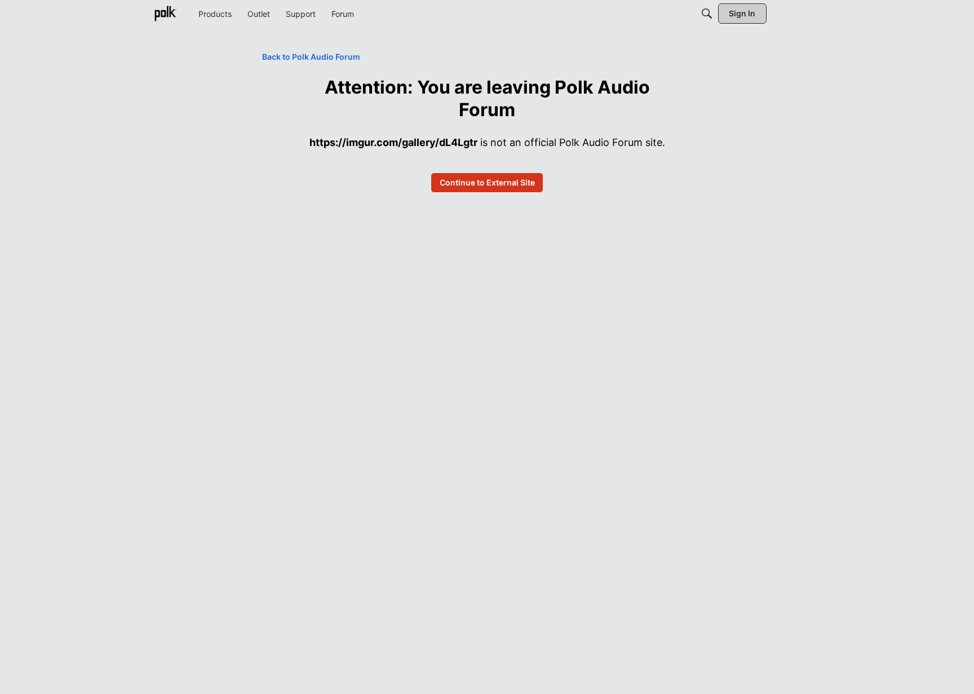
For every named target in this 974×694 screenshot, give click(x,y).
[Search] (707, 13)
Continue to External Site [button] (487, 182)
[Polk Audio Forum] (165, 14)
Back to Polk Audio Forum (311, 56)
